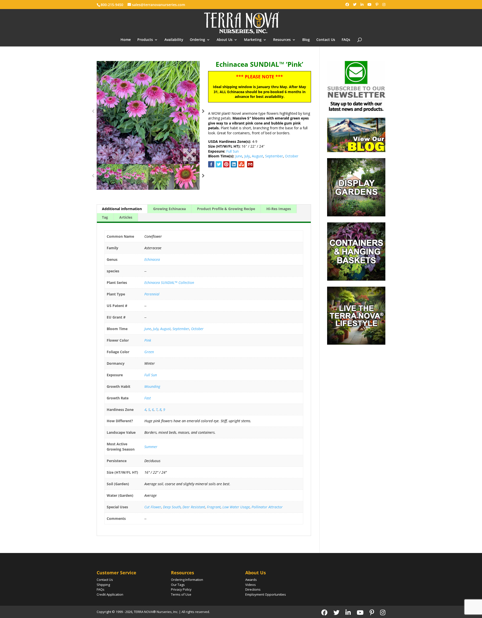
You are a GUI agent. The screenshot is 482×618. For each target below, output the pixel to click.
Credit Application (110, 594)
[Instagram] (383, 4)
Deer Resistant (194, 507)
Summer (150, 446)
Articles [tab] (125, 217)
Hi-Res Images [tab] (278, 208)
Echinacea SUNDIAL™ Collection (169, 282)
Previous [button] (93, 112)
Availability (173, 40)
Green (149, 351)
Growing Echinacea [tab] (169, 208)
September (274, 156)
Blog (306, 40)
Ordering (197, 40)
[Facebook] (347, 4)
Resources (282, 40)
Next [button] (203, 112)
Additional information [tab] (122, 208)
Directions (253, 589)
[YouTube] (370, 4)
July (247, 156)
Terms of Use (181, 594)
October (291, 156)
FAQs (346, 40)
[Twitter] (354, 4)
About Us (224, 40)
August (257, 156)
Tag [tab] (105, 217)
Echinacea (152, 259)
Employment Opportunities (265, 594)
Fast (147, 398)
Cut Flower (152, 507)
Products (145, 40)
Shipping (103, 584)
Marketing (253, 40)
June (238, 156)
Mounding (152, 386)
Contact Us (325, 40)
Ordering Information (187, 579)
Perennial (151, 294)
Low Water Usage (236, 507)
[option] (148, 112)
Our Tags (178, 584)
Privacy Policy (181, 589)
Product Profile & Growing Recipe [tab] (226, 208)
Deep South (172, 507)
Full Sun (232, 151)
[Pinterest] (377, 4)
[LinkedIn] (362, 4)
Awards (251, 579)
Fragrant (214, 507)
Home (125, 40)
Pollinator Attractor (267, 507)
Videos (250, 584)
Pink (147, 340)
